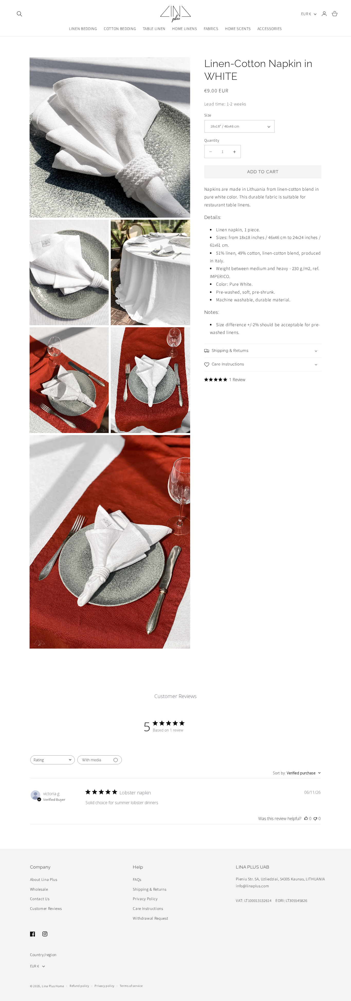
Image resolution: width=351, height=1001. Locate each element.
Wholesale (39, 889)
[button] (19, 14)
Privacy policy (104, 986)
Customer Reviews (46, 908)
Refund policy (79, 986)
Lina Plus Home (53, 986)
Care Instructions (148, 908)
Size (207, 115)
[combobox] (52, 759)
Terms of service (131, 986)
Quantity (211, 140)
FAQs (137, 879)
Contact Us (40, 898)
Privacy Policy (145, 898)
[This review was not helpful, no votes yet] (315, 818)
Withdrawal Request (150, 918)
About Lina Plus (43, 879)
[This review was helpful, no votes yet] (306, 818)
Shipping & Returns (149, 889)
